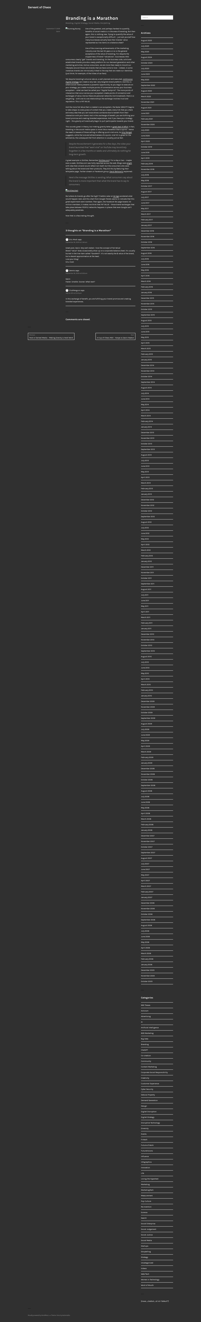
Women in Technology (150, 1279)
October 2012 (146, 511)
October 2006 (146, 914)
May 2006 (145, 942)
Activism (144, 1011)
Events (144, 1134)
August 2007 (146, 858)
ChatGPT (144, 1050)
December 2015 (147, 298)
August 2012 (146, 522)
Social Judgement (148, 1229)
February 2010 (147, 690)
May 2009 (145, 740)
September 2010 (148, 651)
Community (146, 1061)
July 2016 (145, 259)
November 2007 (148, 841)
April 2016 (145, 276)
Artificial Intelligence (150, 1027)
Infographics (146, 1162)
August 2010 (146, 656)
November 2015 (147, 304)
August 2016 (146, 253)
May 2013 (145, 472)
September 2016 (148, 248)
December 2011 (147, 567)
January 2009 (146, 763)
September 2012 (148, 516)
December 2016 (147, 231)
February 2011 (146, 623)
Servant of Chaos (39, 7)
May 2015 (145, 337)
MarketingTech (147, 1190)
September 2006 (148, 920)
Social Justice (147, 1235)
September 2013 (148, 449)
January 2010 (146, 696)
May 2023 (145, 80)
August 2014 (146, 388)
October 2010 (146, 645)
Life (142, 1173)
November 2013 (147, 438)
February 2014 (147, 421)
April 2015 (145, 343)
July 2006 (145, 931)
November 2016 (147, 236)
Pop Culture (146, 1201)
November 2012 (147, 505)
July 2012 (145, 528)
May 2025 (145, 52)
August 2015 (146, 320)
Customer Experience (150, 1083)
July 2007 (145, 864)
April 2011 (145, 612)
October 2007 (146, 847)
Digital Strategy (81, 23)
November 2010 (147, 640)
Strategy (144, 1257)
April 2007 (145, 880)
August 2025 (146, 40)
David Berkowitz (116, 171)
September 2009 (148, 718)
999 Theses (145, 1005)
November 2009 (148, 707)
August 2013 (146, 455)
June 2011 (145, 600)
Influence (145, 1156)
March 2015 (146, 348)
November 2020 (148, 124)
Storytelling (105, 23)
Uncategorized (147, 1263)
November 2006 (148, 908)
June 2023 (145, 74)
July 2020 (145, 130)
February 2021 (147, 119)
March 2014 (146, 416)
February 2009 (147, 757)
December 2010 (147, 634)
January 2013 (146, 494)
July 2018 (145, 175)
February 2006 (147, 959)
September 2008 (148, 785)
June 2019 (145, 152)
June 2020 (145, 136)
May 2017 (145, 208)
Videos (144, 1268)
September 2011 (147, 584)
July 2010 (145, 662)
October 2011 (146, 578)
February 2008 (147, 824)
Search (144, 1218)
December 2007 (147, 836)
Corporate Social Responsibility (154, 1072)
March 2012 (146, 550)
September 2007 (148, 852)
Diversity (144, 1128)
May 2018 (145, 180)
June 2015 (145, 332)
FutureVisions (147, 1151)
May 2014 (145, 404)
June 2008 (145, 802)
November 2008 (148, 774)
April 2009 (145, 746)
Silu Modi (73, 239)
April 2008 (145, 813)
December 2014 (147, 365)
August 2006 (146, 925)
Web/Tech (145, 1274)
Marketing (145, 1184)
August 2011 (146, 589)
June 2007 (145, 869)
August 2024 (146, 57)
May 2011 (144, 606)
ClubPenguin (74, 290)
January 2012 (146, 561)
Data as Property (148, 1095)
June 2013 (145, 466)
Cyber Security (147, 1089)
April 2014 (145, 410)
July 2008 (145, 796)
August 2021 (146, 108)
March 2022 (146, 96)
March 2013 (146, 483)
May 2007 (145, 875)
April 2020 (145, 141)
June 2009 (145, 735)
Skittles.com (104, 160)
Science (144, 1212)
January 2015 (146, 360)
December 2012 (147, 500)
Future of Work (147, 1145)
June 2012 (145, 533)
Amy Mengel (127, 132)
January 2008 (146, 830)
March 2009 (146, 752)
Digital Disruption (148, 1111)
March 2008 (146, 819)
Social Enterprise (148, 1223)
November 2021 (147, 102)
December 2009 (147, 701)
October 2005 (146, 981)
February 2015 (147, 354)
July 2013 (145, 460)
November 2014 (147, 371)
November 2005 (148, 976)
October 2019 (146, 147)
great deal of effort (120, 127)
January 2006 (146, 964)
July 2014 (145, 393)
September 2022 (148, 85)
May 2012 (145, 539)
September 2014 (148, 382)
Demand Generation (149, 1100)
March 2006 (146, 953)
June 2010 (145, 668)
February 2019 (147, 164)
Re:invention (146, 1207)
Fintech (144, 1139)
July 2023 (145, 68)
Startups (144, 1246)
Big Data (144, 1039)
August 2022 (146, 91)
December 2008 (148, 768)
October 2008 (147, 780)
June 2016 (145, 264)
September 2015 (148, 315)
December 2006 (147, 903)
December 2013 (147, 432)
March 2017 (146, 214)
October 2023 (146, 63)
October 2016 (146, 242)
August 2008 (146, 791)
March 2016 (146, 281)
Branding (69, 23)
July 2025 (145, 46)
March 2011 (145, 617)
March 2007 (146, 886)
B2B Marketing (147, 1033)
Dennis (72, 270)
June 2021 (145, 113)
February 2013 (147, 488)
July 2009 (145, 729)
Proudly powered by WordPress (38, 1315)
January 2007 (146, 897)
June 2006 (145, 936)
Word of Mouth (147, 1285)
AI (142, 1022)
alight (129, 163)
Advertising (146, 1016)
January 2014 (146, 427)
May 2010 (145, 673)
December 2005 (147, 970)
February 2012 (147, 556)
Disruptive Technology (150, 1123)
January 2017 (146, 225)
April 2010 (145, 679)
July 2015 (145, 326)
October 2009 (146, 712)
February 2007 (147, 892)
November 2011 (147, 572)
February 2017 (147, 220)
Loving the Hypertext (149, 1179)
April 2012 (145, 544)
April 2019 (145, 158)
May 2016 (145, 270)
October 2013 (146, 444)
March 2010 (146, 684)
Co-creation (146, 1055)
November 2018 (147, 169)
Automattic (66, 1315)
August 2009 (146, 724)
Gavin (58, 31)
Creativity (145, 1078)
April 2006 (145, 948)
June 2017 (145, 203)
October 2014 (146, 376)
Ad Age (116, 196)
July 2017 (145, 197)
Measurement (147, 1195)
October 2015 (146, 309)
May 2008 (145, 808)
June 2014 (145, 399)
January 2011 (146, 628)
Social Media (94, 23)
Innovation (145, 1167)
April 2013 (145, 477)
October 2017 (146, 186)
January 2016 (146, 292)
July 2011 (144, 595)
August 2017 (146, 192)
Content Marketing (149, 1067)
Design (144, 1106)
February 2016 (147, 287)
